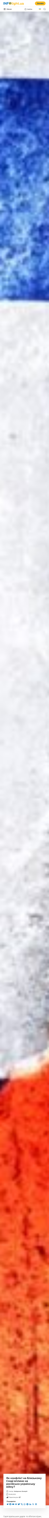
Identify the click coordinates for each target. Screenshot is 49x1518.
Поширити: (11, 1501)
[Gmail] (16, 1504)
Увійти (29, 9)
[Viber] (21, 1504)
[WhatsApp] (24, 1504)
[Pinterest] (27, 1504)
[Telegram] (7, 1504)
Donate (40, 3)
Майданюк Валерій (18, 1491)
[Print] (36, 1504)
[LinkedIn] (30, 1504)
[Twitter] (18, 1504)
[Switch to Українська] (40, 9)
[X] (33, 1504)
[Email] (13, 1504)
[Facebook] (10, 1504)
